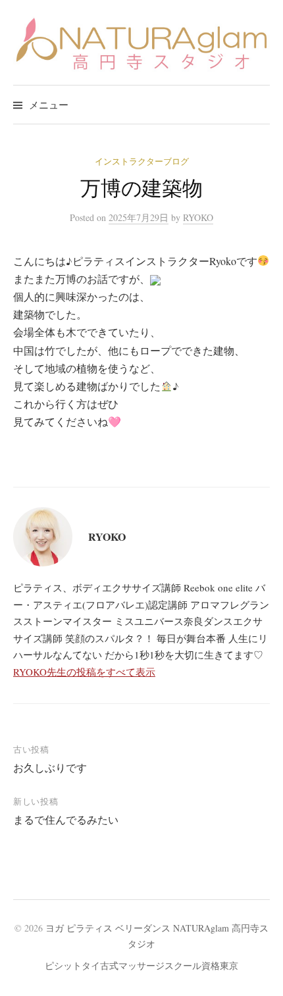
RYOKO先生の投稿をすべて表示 (84, 671)
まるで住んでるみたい (65, 819)
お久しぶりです (50, 767)
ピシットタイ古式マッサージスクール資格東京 (141, 965)
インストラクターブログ (142, 161)
